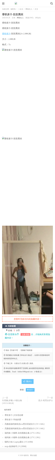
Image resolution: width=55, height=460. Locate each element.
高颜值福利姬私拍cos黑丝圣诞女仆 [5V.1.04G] (24, 424)
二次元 (20, 9)
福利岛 (27, 3)
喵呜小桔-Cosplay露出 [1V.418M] (19, 442)
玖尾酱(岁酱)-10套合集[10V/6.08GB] (12, 401)
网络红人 (29, 9)
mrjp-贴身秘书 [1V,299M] (15, 446)
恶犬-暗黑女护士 (45, 400)
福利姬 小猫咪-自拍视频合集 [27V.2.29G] (22, 433)
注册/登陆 (25, 334)
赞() (29, 381)
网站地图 (33, 455)
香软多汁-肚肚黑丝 (12, 14)
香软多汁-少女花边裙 (14, 415)
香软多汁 (6, 34)
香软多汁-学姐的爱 (13, 420)
